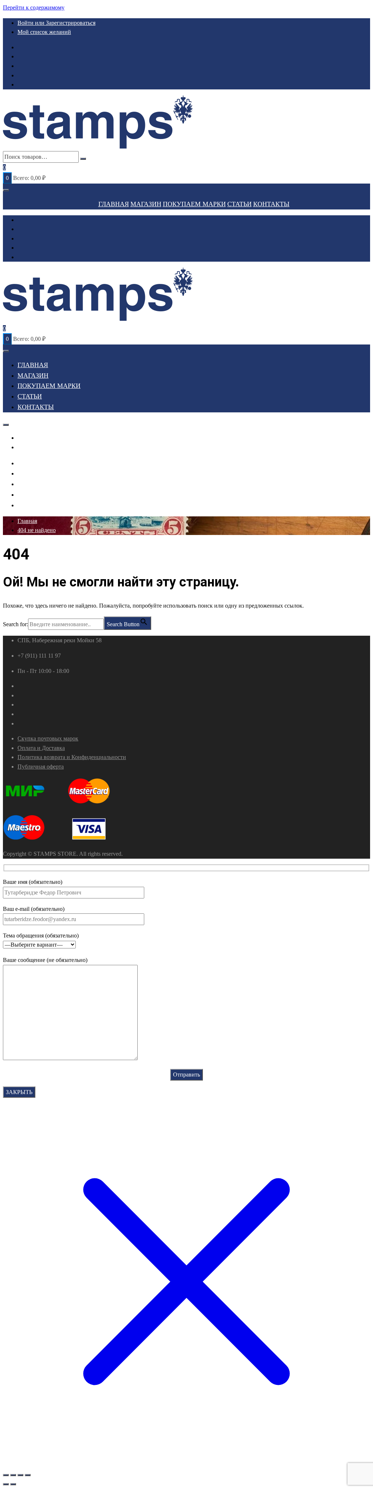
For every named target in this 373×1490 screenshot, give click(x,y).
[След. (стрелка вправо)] (13, 1484)
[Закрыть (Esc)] (28, 1475)
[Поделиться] (20, 1475)
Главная (113, 204)
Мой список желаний (44, 32)
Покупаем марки (194, 204)
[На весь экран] (13, 1475)
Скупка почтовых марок (47, 738)
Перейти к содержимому (33, 7)
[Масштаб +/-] (6, 1475)
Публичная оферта (40, 766)
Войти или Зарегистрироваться (56, 23)
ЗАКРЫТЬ (19, 1092)
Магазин (145, 204)
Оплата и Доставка (41, 748)
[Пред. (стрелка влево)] (6, 1484)
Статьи (239, 204)
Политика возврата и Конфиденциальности (71, 757)
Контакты (271, 204)
